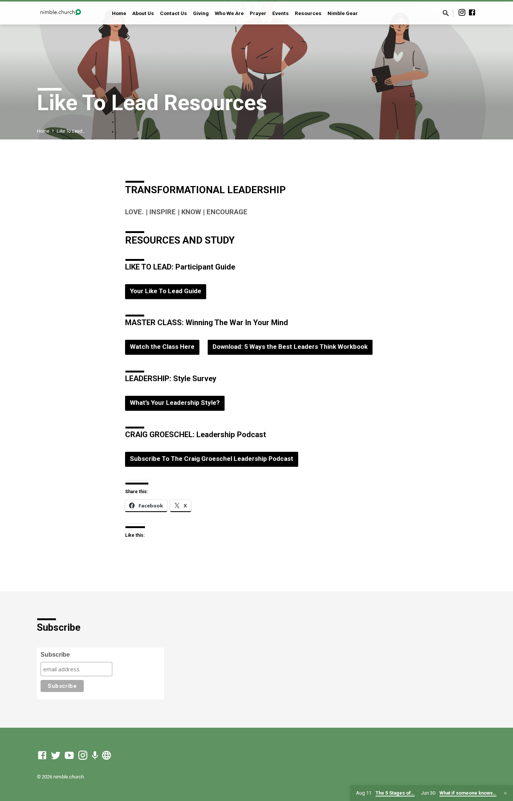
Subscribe (55, 654)
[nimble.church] (106, 755)
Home (119, 13)
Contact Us (173, 13)
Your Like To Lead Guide (165, 291)
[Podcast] (95, 756)
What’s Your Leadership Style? (175, 402)
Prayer (258, 13)
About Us (143, 13)
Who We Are (229, 13)
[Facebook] (472, 12)
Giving (201, 13)
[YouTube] (69, 755)
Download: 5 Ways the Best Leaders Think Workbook (290, 346)
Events (280, 13)
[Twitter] (55, 755)
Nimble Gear (342, 13)
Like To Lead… (71, 131)
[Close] (505, 793)
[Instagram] (462, 12)
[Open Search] (446, 13)
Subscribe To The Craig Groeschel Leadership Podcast (211, 458)
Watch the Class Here (162, 346)
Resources (308, 13)
